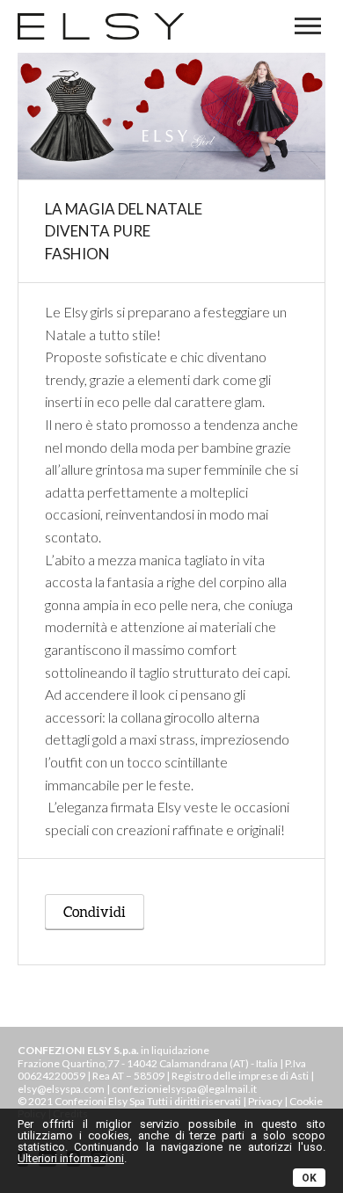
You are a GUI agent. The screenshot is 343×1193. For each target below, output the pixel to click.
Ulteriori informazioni (71, 1158)
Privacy (265, 1101)
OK (309, 1178)
